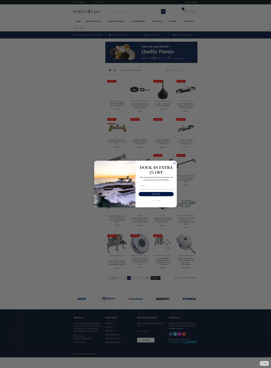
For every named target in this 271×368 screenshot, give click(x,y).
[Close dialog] (174, 163)
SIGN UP (156, 194)
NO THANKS (156, 200)
